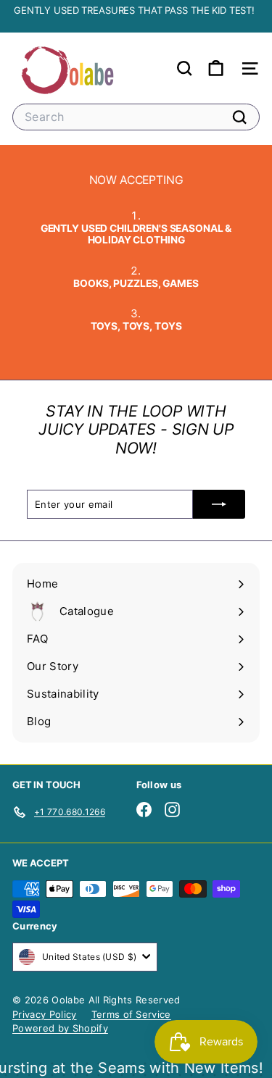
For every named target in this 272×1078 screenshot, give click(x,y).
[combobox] (136, 117)
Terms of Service (131, 1014)
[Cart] (216, 68)
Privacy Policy (44, 1014)
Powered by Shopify (60, 1028)
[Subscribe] (219, 504)
